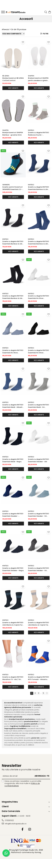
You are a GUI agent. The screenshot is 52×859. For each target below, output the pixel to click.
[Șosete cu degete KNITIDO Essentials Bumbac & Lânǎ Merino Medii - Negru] (13, 219)
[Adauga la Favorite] (23, 42)
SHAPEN (31, 76)
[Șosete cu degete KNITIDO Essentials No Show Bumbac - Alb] (38, 274)
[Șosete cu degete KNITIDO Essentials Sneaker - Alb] (38, 437)
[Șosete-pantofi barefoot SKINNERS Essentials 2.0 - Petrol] (13, 165)
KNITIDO (31, 130)
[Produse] (3, 13)
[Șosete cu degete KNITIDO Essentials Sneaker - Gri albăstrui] (38, 491)
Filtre (45, 33)
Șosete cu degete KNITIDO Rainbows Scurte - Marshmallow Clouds (38, 133)
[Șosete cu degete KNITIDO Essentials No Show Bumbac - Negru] (38, 328)
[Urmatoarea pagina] (46, 693)
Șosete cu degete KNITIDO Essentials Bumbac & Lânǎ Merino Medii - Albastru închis (38, 188)
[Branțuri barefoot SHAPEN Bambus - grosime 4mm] (13, 110)
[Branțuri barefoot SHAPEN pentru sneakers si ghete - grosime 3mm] (38, 56)
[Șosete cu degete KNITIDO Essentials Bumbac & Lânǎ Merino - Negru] (13, 274)
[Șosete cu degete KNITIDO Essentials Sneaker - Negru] (13, 546)
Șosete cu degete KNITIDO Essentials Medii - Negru (12, 460)
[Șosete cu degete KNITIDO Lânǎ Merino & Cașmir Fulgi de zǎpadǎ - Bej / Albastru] (38, 600)
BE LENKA (5, 76)
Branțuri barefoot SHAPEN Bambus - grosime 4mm (12, 133)
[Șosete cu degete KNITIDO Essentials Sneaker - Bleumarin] (13, 491)
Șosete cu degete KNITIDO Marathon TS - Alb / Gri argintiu (12, 678)
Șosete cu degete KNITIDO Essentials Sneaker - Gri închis (38, 569)
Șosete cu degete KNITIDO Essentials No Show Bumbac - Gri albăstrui (12, 351)
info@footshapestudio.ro (15, 823)
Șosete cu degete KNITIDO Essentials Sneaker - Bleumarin (12, 514)
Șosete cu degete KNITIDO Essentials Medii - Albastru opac (12, 406)
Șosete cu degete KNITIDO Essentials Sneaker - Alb (38, 460)
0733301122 (9, 820)
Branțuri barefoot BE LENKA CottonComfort (13, 79)
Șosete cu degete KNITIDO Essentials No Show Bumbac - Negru (38, 351)
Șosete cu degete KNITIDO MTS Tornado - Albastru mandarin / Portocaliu (38, 678)
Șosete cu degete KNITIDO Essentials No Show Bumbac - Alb (38, 297)
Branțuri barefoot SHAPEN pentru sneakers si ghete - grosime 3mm (38, 79)
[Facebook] (22, 829)
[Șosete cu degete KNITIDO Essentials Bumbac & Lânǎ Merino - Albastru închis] (38, 219)
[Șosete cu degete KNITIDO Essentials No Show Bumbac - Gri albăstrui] (13, 328)
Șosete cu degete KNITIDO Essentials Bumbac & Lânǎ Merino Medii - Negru (12, 242)
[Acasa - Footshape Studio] (15, 12)
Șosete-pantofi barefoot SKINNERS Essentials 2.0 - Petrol (12, 188)
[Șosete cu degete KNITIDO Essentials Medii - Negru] (13, 437)
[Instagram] (29, 829)
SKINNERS (6, 185)
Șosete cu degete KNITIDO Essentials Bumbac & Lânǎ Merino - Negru (12, 297)
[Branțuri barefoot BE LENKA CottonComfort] (13, 56)
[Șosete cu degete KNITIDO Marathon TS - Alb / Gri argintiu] (13, 655)
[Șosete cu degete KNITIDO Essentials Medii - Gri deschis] (38, 383)
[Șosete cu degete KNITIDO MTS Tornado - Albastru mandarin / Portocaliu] (38, 655)
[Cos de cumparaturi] (49, 12)
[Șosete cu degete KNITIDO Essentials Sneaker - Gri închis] (38, 546)
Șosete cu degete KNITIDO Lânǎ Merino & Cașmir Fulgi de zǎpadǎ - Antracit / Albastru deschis (13, 623)
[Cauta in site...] (46, 12)
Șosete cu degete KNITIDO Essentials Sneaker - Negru (13, 569)
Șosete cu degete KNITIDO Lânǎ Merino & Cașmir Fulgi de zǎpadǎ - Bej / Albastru (38, 623)
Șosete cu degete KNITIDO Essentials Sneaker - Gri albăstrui (38, 514)
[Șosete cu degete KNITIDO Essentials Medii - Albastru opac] (13, 383)
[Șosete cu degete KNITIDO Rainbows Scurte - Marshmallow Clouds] (38, 110)
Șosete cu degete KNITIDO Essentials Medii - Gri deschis (38, 406)
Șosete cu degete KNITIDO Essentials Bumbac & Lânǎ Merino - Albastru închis (38, 242)
